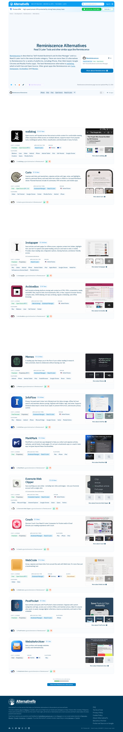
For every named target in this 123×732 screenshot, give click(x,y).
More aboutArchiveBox (98, 311)
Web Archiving (36, 303)
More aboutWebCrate (98, 584)
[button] (41, 131)
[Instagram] (26, 728)
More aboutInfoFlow (98, 422)
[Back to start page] (20, 4)
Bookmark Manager (39, 188)
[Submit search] (83, 4)
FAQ (94, 707)
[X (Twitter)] (13, 728)
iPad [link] (47, 92)
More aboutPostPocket (98, 625)
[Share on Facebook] (11, 84)
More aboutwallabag (98, 156)
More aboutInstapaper (98, 267)
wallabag (70, 63)
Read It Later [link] (68, 92)
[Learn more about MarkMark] (17, 443)
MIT (28, 148)
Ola (21, 710)
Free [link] (52, 92)
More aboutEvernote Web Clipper (98, 503)
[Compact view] (103, 93)
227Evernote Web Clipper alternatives (34, 491)
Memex (35, 69)
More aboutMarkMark (98, 462)
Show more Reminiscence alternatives (61, 684)
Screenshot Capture (33, 497)
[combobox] (93, 4)
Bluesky (11, 718)
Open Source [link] (58, 92)
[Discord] (9, 728)
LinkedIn (29, 718)
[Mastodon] (16, 728)
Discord (59, 716)
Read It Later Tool (87, 61)
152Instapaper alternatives (32, 256)
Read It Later (39, 148)
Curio (73, 66)
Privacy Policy (98, 713)
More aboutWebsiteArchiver (98, 666)
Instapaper (14, 69)
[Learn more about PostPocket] (17, 605)
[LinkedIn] (29, 728)
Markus (26, 710)
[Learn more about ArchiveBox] (17, 291)
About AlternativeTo (100, 718)
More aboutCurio (98, 196)
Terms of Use (98, 710)
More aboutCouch (98, 544)
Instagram (22, 718)
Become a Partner (99, 721)
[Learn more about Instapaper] (17, 247)
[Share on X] (15, 84)
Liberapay (71, 718)
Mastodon (84, 716)
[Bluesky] (19, 728)
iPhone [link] (42, 92)
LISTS (64, 4)
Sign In (108, 4)
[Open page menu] (112, 4)
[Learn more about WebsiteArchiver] (17, 646)
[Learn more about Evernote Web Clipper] (17, 483)
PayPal (77, 718)
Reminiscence (15, 56)
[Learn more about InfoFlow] (17, 402)
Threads (16, 718)
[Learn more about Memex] (17, 361)
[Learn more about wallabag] (17, 136)
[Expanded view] (101, 93)
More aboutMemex (98, 381)
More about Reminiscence (96, 71)
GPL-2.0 (26, 188)
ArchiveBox (23, 69)
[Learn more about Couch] (17, 524)
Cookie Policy (97, 715)
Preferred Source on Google (103, 723)
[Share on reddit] (19, 84)
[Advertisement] (61, 27)
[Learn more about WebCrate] (17, 565)
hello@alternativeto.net (46, 716)
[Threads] (22, 728)
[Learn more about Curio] (17, 177)
